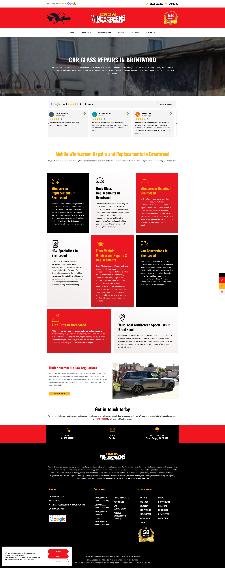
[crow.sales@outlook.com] (222, 286)
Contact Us (151, 32)
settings (31, 560)
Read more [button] (98, 134)
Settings (58, 561)
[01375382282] (222, 280)
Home (71, 32)
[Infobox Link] (68, 434)
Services (85, 32)
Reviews (121, 32)
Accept (58, 551)
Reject (58, 556)
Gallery (135, 32)
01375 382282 (101, 419)
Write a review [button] (165, 104)
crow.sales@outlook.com (138, 478)
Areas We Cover (104, 32)
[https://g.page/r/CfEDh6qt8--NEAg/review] (222, 292)
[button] (176, 123)
